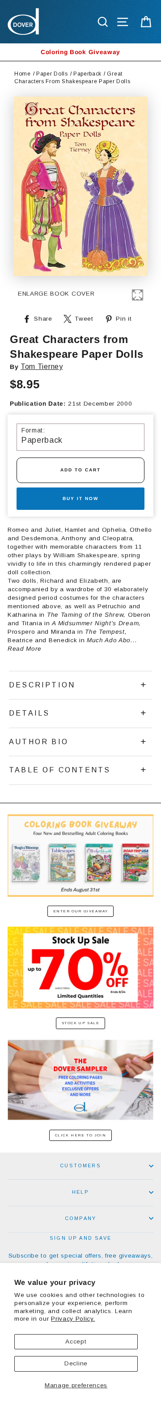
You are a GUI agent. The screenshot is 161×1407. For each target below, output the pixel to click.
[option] (80, 52)
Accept (75, 1341)
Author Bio (38, 742)
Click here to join (80, 1135)
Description (42, 685)
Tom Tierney (42, 366)
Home (22, 74)
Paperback (87, 74)
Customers (80, 1165)
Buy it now (80, 498)
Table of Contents (59, 770)
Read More (25, 648)
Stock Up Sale (81, 1023)
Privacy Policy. (73, 1318)
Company (80, 1218)
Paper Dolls (52, 74)
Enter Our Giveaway (80, 911)
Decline (76, 1363)
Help (80, 1192)
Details (29, 713)
